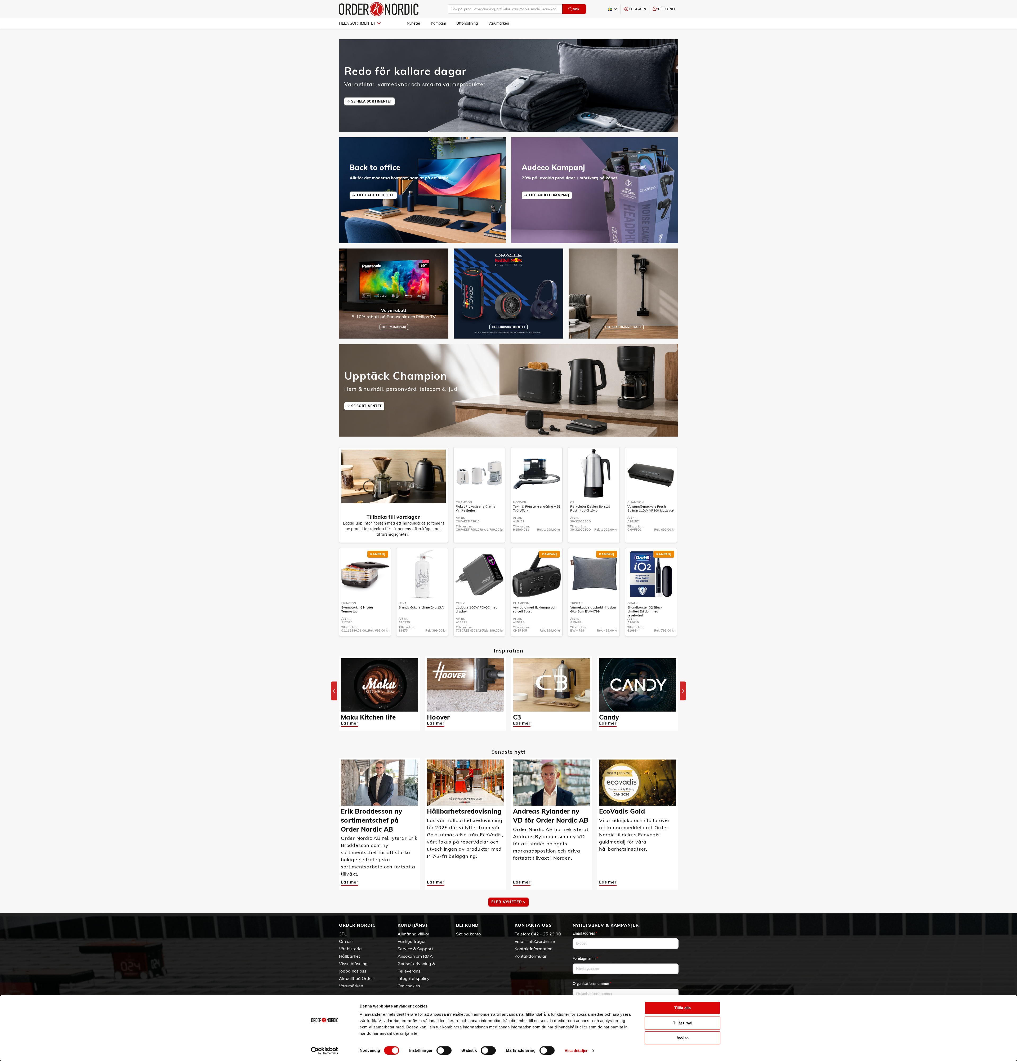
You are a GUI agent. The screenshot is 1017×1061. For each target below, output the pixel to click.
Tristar (576, 603)
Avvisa (682, 1038)
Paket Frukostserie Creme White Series (476, 508)
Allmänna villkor (413, 933)
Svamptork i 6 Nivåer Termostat (357, 609)
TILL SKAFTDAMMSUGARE (623, 326)
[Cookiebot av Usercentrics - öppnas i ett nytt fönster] (324, 1051)
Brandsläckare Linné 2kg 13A (421, 607)
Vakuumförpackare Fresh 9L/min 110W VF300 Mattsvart (650, 508)
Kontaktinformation (533, 948)
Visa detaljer (576, 1050)
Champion (464, 502)
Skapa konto (468, 933)
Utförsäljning (467, 23)
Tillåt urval (682, 1023)
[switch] (444, 1050)
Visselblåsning (353, 963)
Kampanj (438, 23)
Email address (585, 933)
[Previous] (334, 691)
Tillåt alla (682, 1008)
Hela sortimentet (357, 23)
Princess (348, 603)
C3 (572, 502)
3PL (343, 933)
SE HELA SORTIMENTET (371, 101)
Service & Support (415, 948)
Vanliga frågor (412, 941)
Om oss (346, 941)
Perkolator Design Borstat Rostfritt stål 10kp (590, 508)
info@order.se (541, 941)
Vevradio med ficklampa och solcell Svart (534, 609)
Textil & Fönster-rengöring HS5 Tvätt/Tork (536, 508)
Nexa (403, 603)
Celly (460, 603)
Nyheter (413, 23)
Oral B (633, 603)
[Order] (378, 9)
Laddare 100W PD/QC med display (477, 609)
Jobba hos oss (352, 971)
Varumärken (498, 23)
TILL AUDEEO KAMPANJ (549, 195)
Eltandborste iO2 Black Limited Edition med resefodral (644, 611)
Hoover (519, 502)
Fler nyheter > (508, 902)
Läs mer (349, 723)
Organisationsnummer (592, 984)
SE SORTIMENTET (366, 406)
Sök (576, 9)
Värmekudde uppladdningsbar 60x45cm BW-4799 (593, 609)
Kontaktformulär (531, 956)
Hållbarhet (349, 956)
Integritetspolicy (414, 978)
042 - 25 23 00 (546, 933)
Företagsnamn (585, 959)
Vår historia (350, 948)
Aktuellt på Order (356, 978)
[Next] (683, 691)
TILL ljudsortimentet (508, 326)
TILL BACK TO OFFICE (375, 195)
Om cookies (409, 985)
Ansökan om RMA (415, 956)
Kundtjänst (413, 925)
